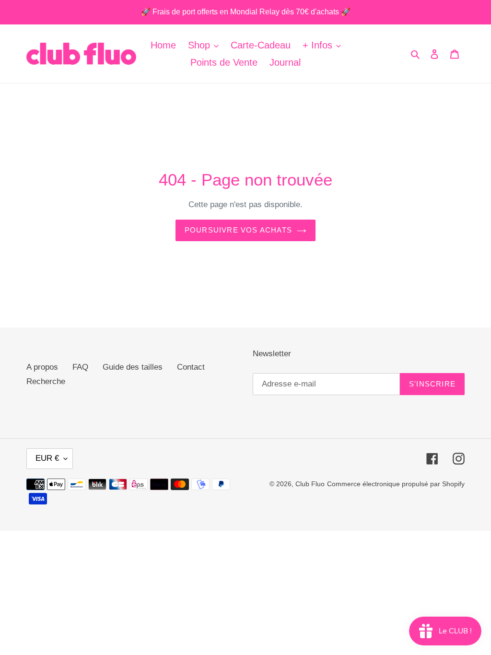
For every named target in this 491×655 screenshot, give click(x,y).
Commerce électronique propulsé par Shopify (396, 484)
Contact (191, 367)
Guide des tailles (133, 367)
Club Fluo (310, 484)
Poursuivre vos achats (238, 230)
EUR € (47, 458)
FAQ (80, 367)
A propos (42, 367)
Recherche (45, 381)
